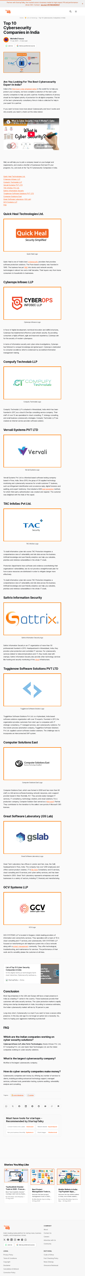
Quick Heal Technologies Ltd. (14, 176)
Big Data (34, 870)
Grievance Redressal (51, 1265)
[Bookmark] (58, 1106)
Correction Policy (9, 1272)
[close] (82, 3)
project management (20, 946)
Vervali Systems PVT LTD (13, 185)
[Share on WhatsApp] (6, 1106)
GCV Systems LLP (10, 202)
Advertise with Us (50, 1240)
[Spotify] (22, 1240)
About (46, 1229)
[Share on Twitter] (13, 1106)
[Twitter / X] (4, 1240)
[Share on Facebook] (19, 1106)
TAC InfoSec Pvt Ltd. (11, 188)
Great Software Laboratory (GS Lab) (17, 199)
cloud (37, 660)
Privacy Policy (8, 1255)
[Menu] (76, 11)
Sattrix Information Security (13, 191)
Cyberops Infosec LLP (11, 179)
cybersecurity (33, 262)
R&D (26, 267)
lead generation (48, 489)
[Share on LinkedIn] (26, 1106)
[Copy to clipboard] (52, 1106)
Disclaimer (6, 1265)
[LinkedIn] (11, 1240)
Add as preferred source (27, 46)
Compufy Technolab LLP (12, 182)
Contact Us (47, 1233)
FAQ (4, 205)
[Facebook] (8, 1240)
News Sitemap (49, 1262)
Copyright (6, 1262)
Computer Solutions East (12, 196)
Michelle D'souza (17, 39)
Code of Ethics (49, 1255)
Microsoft (50, 802)
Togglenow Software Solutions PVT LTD (18, 193)
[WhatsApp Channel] (26, 1240)
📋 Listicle (30, 1095)
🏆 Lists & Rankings (17, 1095)
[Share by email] (45, 1106)
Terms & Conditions (10, 1258)
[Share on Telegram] (32, 1106)
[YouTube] (19, 1240)
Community (47, 1244)
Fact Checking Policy (51, 1258)
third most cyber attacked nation (24, 89)
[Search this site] (70, 11)
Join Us (10, 46)
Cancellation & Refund (11, 1269)
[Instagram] (15, 1240)
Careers (46, 1237)
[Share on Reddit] (39, 1106)
